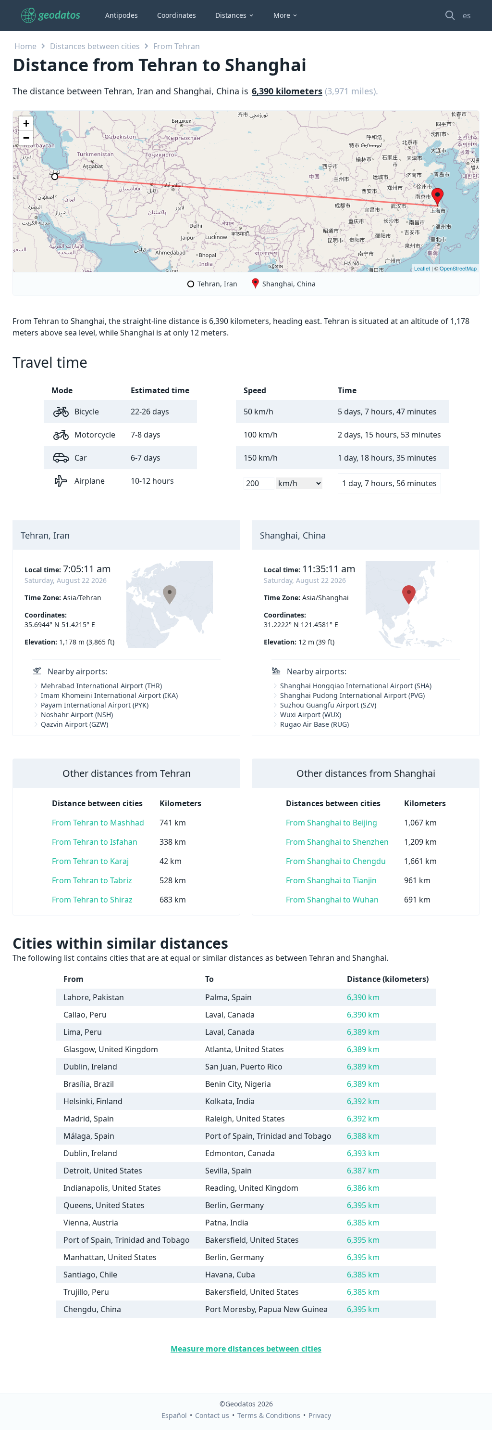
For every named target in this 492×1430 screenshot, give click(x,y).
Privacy (319, 1415)
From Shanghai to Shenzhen (337, 842)
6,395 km (363, 1205)
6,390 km (363, 997)
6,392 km (363, 1101)
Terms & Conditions (268, 1415)
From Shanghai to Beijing (331, 822)
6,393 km (363, 1153)
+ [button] (26, 123)
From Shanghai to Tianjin (331, 880)
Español (174, 1415)
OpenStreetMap (458, 268)
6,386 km (363, 1188)
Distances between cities (95, 46)
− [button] (26, 138)
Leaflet (422, 268)
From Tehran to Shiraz (92, 899)
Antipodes (121, 15)
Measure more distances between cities (246, 1348)
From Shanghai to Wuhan (332, 899)
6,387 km (363, 1170)
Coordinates (176, 15)
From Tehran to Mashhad (98, 822)
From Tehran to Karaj (90, 861)
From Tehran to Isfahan (94, 842)
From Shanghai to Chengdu (336, 861)
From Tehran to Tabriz (92, 880)
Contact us (212, 1415)
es (467, 15)
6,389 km (363, 1032)
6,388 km (363, 1136)
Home (25, 46)
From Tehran (176, 46)
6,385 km (363, 1222)
